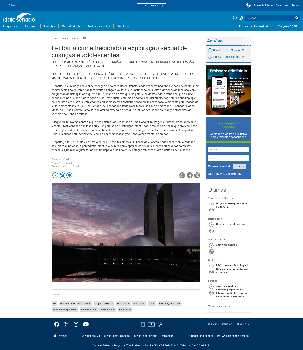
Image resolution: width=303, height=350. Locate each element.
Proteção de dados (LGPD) (204, 335)
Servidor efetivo (90, 335)
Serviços (123, 26)
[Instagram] (241, 18)
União (152, 303)
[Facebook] (58, 324)
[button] (249, 5)
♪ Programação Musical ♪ (253, 26)
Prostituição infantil (169, 303)
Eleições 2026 (287, 26)
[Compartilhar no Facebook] (190, 175)
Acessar (239, 166)
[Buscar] (296, 18)
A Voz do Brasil (216, 239)
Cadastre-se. (233, 173)
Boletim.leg (214, 218)
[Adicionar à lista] (62, 175)
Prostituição (123, 303)
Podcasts (30, 26)
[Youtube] (85, 324)
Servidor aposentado (145, 335)
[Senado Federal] (151, 5)
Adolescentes (107, 309)
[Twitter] (66, 324)
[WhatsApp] (236, 18)
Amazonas (139, 303)
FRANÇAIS (242, 324)
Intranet (62, 335)
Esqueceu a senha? (219, 166)
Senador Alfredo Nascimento (75, 303)
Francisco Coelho (61, 159)
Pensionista (166, 335)
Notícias (49, 26)
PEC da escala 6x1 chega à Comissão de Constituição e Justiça (232, 269)
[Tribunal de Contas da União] (159, 324)
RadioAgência (71, 26)
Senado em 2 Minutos (220, 198)
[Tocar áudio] (55, 175)
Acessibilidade (263, 5)
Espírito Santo (89, 309)
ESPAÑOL (228, 324)
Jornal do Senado (226, 244)
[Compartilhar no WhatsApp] (182, 175)
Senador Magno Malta (65, 309)
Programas (10, 26)
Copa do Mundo (104, 303)
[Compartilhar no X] (197, 175)
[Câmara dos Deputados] (143, 324)
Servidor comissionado (116, 335)
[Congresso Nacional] (151, 324)
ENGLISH (213, 324)
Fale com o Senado (288, 5)
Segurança (125, 309)
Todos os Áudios (99, 26)
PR (54, 303)
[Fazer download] (69, 175)
